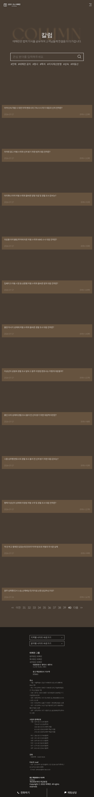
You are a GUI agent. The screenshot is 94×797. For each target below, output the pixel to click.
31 (24, 607)
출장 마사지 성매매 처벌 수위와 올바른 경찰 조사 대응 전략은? (29, 327)
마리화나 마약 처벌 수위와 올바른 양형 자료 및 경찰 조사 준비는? (30, 196)
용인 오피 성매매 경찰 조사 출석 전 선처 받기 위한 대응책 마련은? (30, 415)
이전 (18, 607)
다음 (75, 607)
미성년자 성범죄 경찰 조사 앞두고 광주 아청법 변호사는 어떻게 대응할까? (33, 371)
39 (64, 607)
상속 (67, 64)
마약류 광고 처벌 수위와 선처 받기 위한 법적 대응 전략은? (27, 152)
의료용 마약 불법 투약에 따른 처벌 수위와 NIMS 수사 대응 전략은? (30, 239)
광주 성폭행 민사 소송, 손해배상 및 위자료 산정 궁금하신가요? (29, 591)
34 (39, 607)
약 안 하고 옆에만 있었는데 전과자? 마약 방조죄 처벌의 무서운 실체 (31, 547)
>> (81, 607)
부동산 (75, 64)
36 (49, 607)
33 (34, 607)
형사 (36, 64)
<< (12, 607)
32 (29, 607)
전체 (14, 64)
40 (69, 607)
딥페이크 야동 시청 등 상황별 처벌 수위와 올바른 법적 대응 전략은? (31, 283)
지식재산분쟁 (55, 64)
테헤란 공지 (25, 64)
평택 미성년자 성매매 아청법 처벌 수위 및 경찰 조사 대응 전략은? (30, 503)
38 (59, 607)
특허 (43, 64)
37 (54, 607)
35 (44, 607)
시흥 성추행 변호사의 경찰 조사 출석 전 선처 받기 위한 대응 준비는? (31, 459)
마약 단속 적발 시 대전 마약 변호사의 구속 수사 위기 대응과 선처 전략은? (33, 108)
